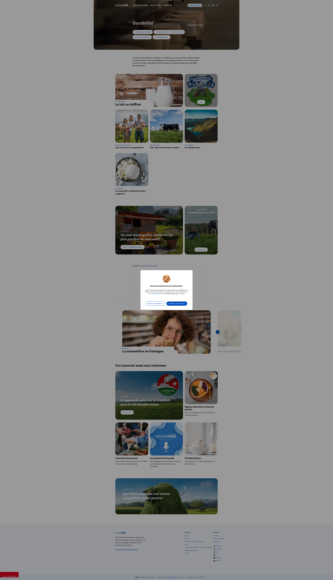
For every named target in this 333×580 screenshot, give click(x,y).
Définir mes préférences (155, 303)
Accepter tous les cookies (177, 303)
